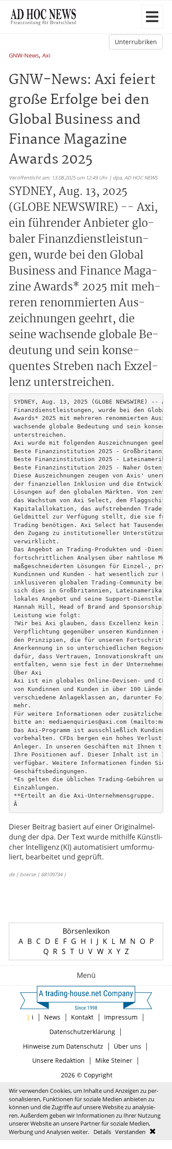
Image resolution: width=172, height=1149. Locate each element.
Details (102, 1132)
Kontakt (82, 1017)
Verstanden (130, 1132)
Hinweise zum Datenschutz (63, 1046)
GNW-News (24, 56)
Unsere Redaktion (58, 1060)
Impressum (121, 1017)
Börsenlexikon (86, 931)
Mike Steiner (113, 1060)
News (52, 1017)
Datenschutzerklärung (82, 1031)
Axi (46, 56)
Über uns (127, 1046)
